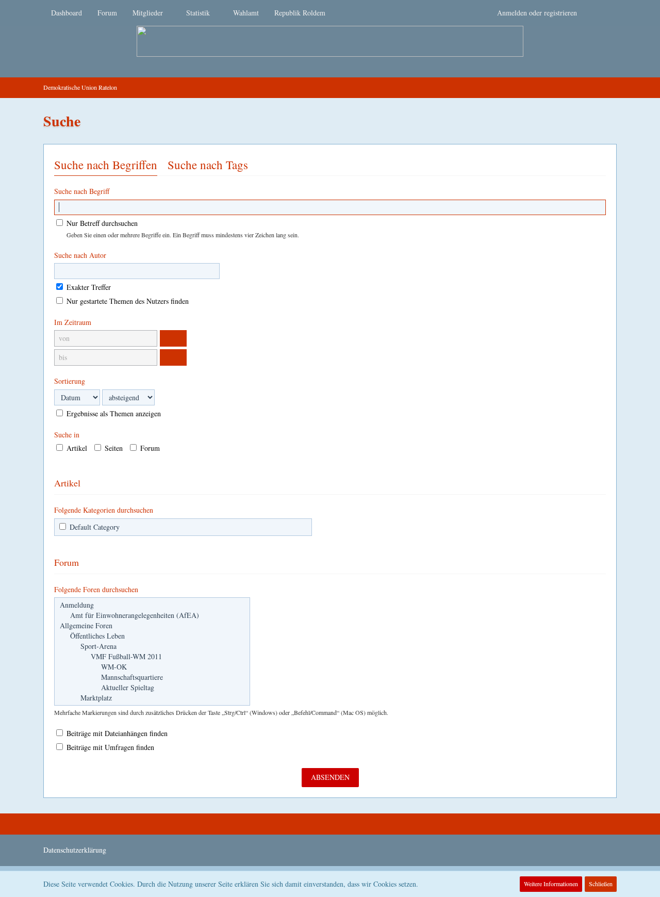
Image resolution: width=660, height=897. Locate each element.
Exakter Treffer (87, 287)
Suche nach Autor (80, 255)
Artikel (75, 448)
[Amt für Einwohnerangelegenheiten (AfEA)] (152, 615)
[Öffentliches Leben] (152, 636)
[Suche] (601, 13)
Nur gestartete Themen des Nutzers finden (126, 301)
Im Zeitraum (72, 322)
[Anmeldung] (152, 605)
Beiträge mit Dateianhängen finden (116, 733)
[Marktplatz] (152, 698)
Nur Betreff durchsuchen (101, 223)
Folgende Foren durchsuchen (96, 589)
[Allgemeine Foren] (152, 626)
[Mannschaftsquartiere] (152, 677)
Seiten (113, 448)
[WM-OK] (152, 667)
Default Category (94, 527)
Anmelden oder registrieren (537, 13)
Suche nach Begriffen (105, 164)
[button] (173, 338)
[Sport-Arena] (152, 646)
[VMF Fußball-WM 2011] (152, 656)
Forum (149, 448)
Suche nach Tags (208, 164)
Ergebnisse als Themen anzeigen (112, 413)
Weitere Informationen (551, 883)
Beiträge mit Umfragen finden (109, 747)
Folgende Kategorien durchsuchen (103, 510)
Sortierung (69, 381)
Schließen (601, 883)
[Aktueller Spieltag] (152, 687)
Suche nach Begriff (81, 191)
